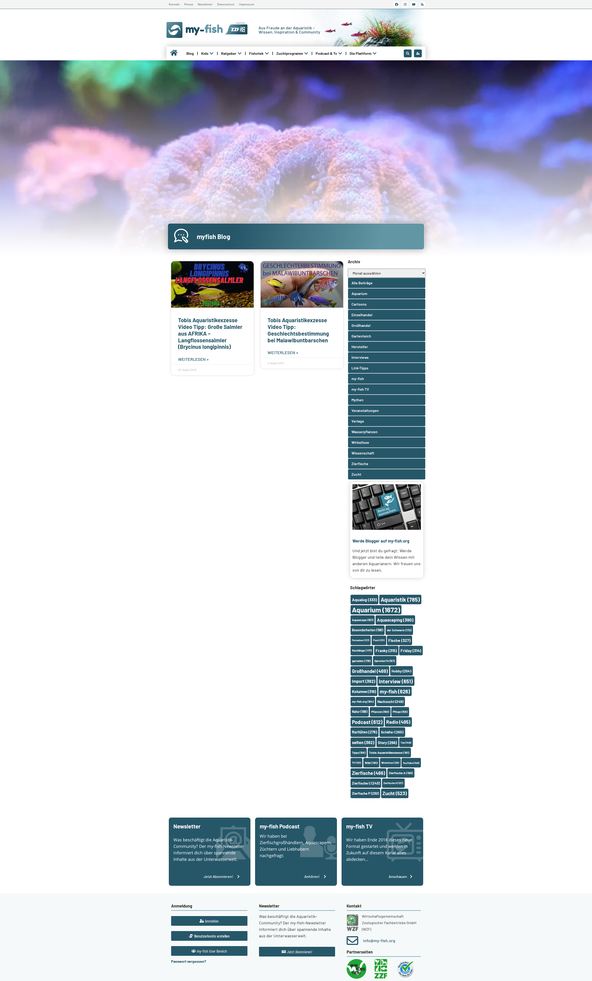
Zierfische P (365, 793)
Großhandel (370, 671)
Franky (386, 650)
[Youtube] (413, 4)
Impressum (246, 4)
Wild (371, 763)
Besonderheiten (367, 630)
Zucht (394, 793)
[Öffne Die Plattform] (375, 53)
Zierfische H (393, 783)
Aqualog (364, 599)
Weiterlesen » (193, 359)
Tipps (358, 752)
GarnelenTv (384, 660)
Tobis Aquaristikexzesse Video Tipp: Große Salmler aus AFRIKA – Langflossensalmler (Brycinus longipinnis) (210, 333)
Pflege (400, 711)
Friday (411, 650)
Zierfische (368, 773)
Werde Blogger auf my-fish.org (380, 540)
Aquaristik (400, 599)
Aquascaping (395, 619)
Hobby (401, 671)
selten (363, 742)
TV (356, 762)
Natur (359, 712)
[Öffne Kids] (212, 53)
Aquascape (362, 620)
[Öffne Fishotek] (267, 53)
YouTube (411, 762)
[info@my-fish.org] (352, 940)
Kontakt (174, 4)
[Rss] (422, 4)
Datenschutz (225, 4)
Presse (188, 4)
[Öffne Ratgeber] (239, 53)
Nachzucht (390, 701)
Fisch (379, 640)
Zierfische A (401, 773)
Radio (398, 722)
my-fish (395, 691)
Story (387, 742)
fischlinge (362, 650)
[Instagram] (405, 4)
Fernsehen (360, 640)
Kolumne (364, 691)
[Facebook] (396, 4)
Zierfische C (366, 783)
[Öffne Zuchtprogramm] (306, 53)
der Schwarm (399, 630)
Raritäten (364, 732)
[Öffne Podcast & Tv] (340, 53)
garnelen (361, 661)
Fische (399, 640)
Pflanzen (380, 711)
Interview (396, 681)
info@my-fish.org (379, 940)
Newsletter (205, 4)
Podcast (367, 722)
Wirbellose (390, 762)
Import (363, 681)
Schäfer (392, 732)
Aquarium (376, 610)
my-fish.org (363, 701)
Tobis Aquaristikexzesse (389, 752)
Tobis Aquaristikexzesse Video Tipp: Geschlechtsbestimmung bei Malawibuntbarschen (298, 330)
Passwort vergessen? (188, 961)
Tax (406, 742)
